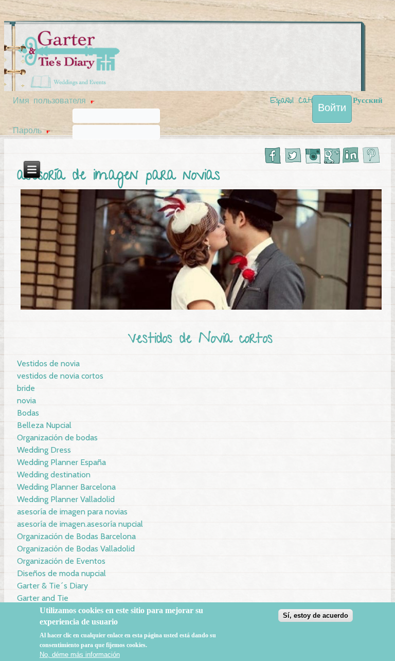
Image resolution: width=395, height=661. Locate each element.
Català (310, 101)
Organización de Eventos (61, 561)
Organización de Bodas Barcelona (76, 536)
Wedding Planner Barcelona (66, 487)
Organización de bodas (57, 437)
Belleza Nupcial (44, 425)
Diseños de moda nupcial (61, 573)
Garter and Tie (42, 598)
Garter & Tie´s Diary (52, 586)
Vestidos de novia (48, 363)
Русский (368, 101)
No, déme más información (80, 654)
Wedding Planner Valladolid (66, 499)
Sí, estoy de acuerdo (315, 615)
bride (26, 388)
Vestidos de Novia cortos (200, 339)
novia (26, 400)
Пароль (31, 131)
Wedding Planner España (61, 462)
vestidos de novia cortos (60, 376)
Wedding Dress (44, 450)
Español (282, 101)
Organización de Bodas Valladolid (76, 548)
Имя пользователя (53, 102)
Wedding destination (54, 474)
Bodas (28, 413)
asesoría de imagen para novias (72, 511)
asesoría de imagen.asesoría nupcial (80, 524)
